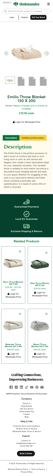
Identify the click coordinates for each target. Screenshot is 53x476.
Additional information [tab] (33, 138)
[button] (48, 4)
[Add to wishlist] (20, 251)
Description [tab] (11, 138)
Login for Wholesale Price (27, 122)
